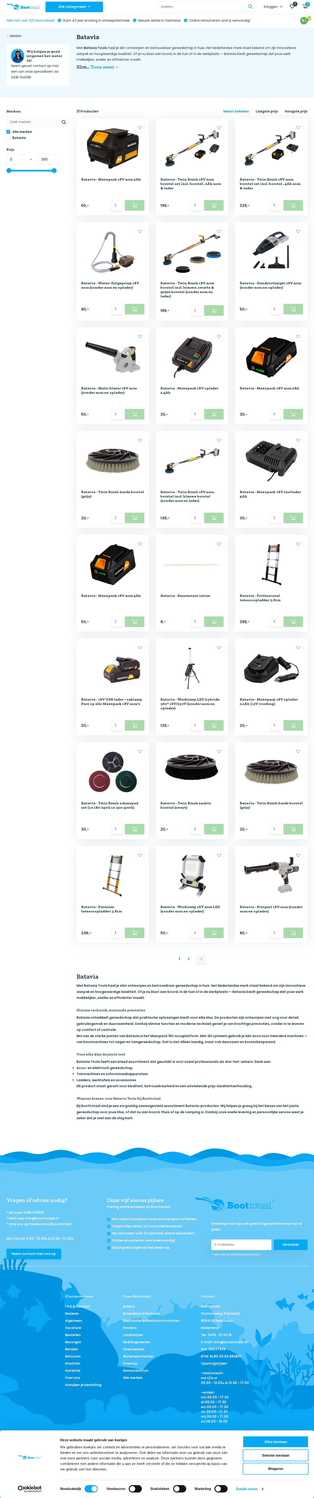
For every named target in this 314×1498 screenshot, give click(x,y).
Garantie (72, 1370)
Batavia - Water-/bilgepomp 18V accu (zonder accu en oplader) (110, 285)
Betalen (71, 1349)
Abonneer (291, 1244)
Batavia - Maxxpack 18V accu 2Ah (269, 388)
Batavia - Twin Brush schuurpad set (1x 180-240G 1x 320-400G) (109, 805)
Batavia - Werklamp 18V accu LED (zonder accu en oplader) (190, 909)
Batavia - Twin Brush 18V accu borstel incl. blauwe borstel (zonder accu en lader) (187, 496)
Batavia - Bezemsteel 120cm (185, 595)
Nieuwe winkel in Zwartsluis (159, 20)
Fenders (130, 1327)
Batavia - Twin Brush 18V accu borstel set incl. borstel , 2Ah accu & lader (190, 183)
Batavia (19, 137)
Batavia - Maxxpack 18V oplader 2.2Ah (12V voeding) (269, 701)
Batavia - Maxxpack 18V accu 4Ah (111, 595)
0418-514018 (33, 1212)
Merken (16, 36)
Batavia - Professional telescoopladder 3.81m (260, 597)
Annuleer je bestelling (83, 1385)
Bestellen (73, 1335)
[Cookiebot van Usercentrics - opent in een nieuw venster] (30, 1489)
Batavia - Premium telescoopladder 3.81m (101, 909)
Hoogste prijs (296, 111)
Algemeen (73, 1320)
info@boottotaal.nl (42, 1218)
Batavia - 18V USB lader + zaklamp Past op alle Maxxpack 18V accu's (111, 701)
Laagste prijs (267, 111)
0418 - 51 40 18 (219, 1335)
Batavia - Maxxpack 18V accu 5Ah (111, 179)
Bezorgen (73, 1342)
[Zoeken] (250, 7)
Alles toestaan (275, 1442)
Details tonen (246, 1489)
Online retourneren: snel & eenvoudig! (219, 20)
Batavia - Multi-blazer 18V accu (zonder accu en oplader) (109, 390)
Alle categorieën (72, 6)
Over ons (72, 1377)
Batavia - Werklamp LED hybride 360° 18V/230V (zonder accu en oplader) (190, 703)
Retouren (73, 1356)
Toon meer (103, 67)
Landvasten (133, 1335)
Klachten (72, 1363)
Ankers (128, 1306)
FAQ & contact (77, 1306)
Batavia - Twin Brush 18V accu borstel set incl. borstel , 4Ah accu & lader (270, 183)
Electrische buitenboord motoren (151, 1320)
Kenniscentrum (135, 1370)
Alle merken (22, 131)
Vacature (73, 1327)
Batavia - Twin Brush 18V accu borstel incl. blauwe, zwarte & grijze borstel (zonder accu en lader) (187, 289)
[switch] (135, 1488)
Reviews (72, 1313)
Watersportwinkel (138, 1356)
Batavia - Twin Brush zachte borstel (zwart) (185, 805)
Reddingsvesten (136, 1342)
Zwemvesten (134, 1349)
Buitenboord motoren (141, 1313)
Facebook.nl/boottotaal (50, 1224)
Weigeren (275, 1469)
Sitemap (130, 1363)
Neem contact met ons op (34, 1253)
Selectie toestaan (275, 1455)
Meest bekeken (236, 111)
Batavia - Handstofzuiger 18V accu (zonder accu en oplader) (270, 285)
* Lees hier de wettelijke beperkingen (235, 1254)
